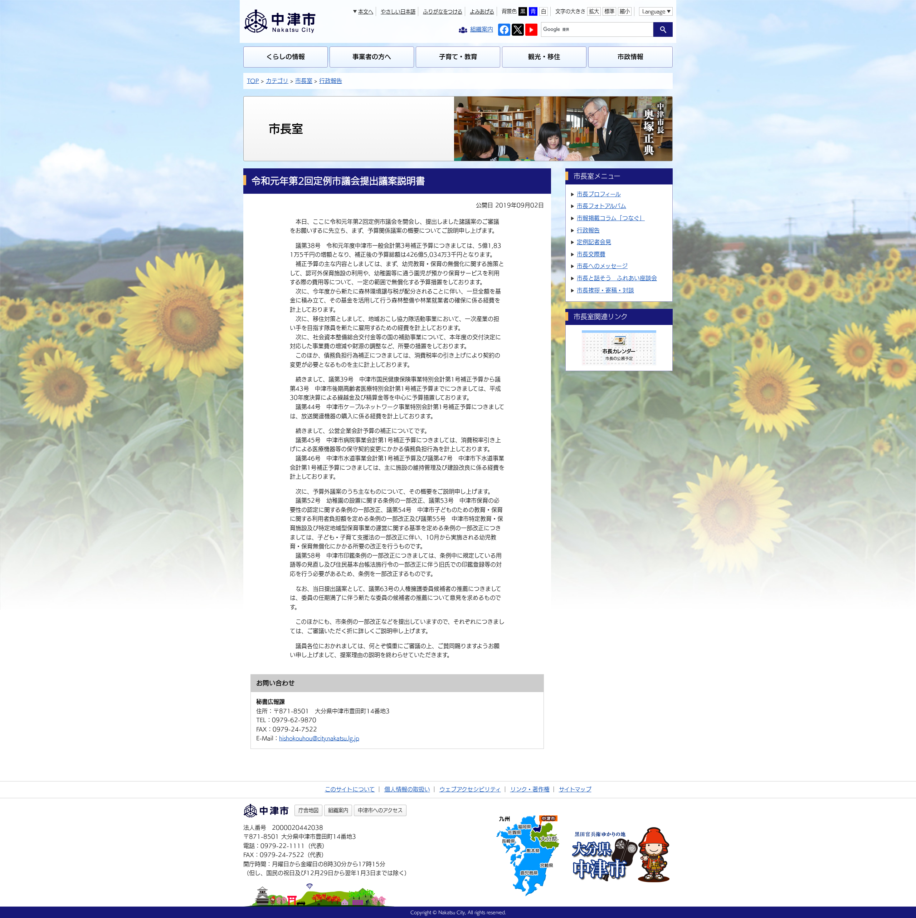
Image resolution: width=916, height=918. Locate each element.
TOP (253, 81)
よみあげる (482, 11)
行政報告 (330, 81)
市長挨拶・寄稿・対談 (605, 290)
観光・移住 (544, 57)
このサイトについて (350, 789)
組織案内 (338, 810)
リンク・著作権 (530, 789)
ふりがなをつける (442, 11)
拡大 (594, 11)
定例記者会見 (594, 242)
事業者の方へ (371, 57)
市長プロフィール (599, 194)
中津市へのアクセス (380, 810)
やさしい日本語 (398, 11)
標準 (609, 11)
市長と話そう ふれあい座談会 (617, 278)
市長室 (303, 81)
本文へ (365, 11)
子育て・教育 (458, 57)
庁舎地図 (308, 810)
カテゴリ (277, 81)
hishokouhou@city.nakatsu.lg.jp (319, 738)
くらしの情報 (285, 57)
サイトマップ (575, 789)
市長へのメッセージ (602, 266)
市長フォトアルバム (601, 206)
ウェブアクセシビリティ (470, 789)
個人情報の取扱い (407, 789)
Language (653, 11)
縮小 (625, 11)
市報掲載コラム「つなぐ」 (611, 218)
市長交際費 (591, 254)
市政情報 (630, 57)
